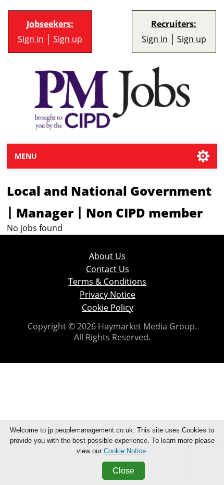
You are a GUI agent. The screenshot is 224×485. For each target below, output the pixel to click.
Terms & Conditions (107, 281)
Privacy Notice (107, 294)
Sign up (67, 39)
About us (107, 256)
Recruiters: (173, 24)
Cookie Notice (125, 451)
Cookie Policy (107, 307)
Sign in (31, 39)
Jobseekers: (50, 24)
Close (123, 470)
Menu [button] (26, 156)
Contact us (107, 269)
